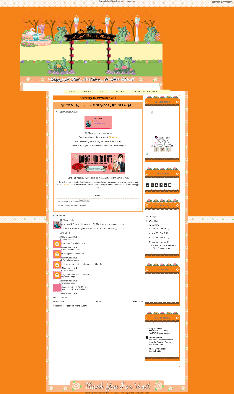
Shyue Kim (130, 393)
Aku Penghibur (155, 337)
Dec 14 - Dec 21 (159, 229)
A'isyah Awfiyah (156, 328)
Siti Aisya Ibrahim (67, 260)
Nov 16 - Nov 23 (159, 242)
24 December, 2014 (68, 293)
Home (98, 302)
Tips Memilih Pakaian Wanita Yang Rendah (94, 184)
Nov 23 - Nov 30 (159, 238)
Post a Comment (60, 297)
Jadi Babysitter (155, 351)
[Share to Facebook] (88, 200)
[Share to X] (85, 200)
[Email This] (80, 200)
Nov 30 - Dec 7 (158, 233)
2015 (151, 221)
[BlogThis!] (83, 200)
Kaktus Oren (68, 17)
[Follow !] (216, 3)
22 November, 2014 (68, 281)
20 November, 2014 (68, 237)
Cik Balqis (63, 270)
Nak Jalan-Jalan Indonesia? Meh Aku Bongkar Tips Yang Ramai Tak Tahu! (161, 342)
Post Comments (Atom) (76, 306)
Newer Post (58, 302)
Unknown (63, 239)
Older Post (138, 302)
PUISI (102, 92)
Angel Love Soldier (157, 349)
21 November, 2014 (68, 268)
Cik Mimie (88, 133)
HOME (72, 92)
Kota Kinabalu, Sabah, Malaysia (75, 205)
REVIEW (87, 92)
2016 (151, 216)
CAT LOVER (119, 92)
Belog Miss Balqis (67, 277)
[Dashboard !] (226, 3)
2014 (151, 225)
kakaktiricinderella (67, 249)
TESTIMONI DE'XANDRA (145, 92)
